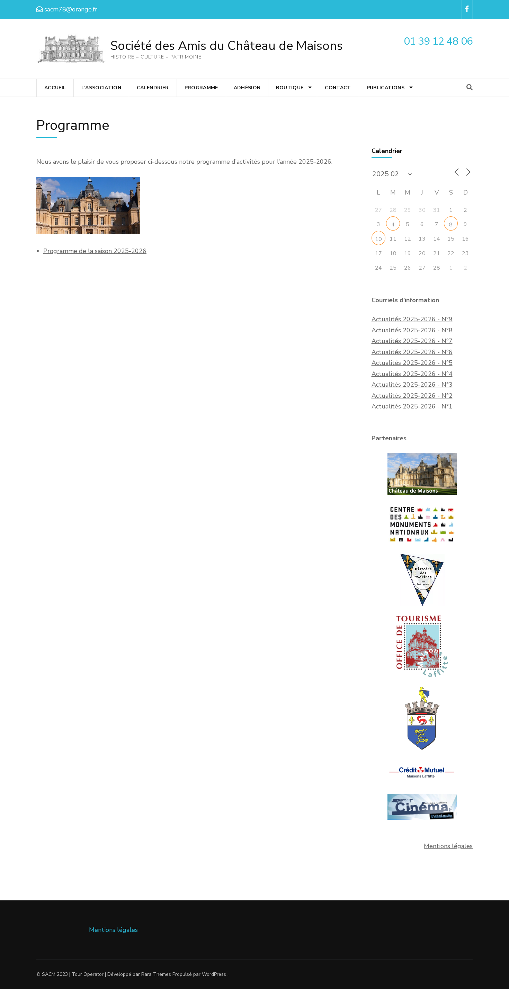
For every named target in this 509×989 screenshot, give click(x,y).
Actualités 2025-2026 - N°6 (412, 352)
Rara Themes (156, 974)
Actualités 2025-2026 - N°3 (412, 384)
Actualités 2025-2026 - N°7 (412, 341)
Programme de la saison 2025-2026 (94, 251)
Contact (338, 87)
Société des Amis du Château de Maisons (226, 45)
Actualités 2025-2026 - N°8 (412, 330)
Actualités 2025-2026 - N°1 (412, 406)
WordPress (214, 974)
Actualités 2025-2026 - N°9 (412, 319)
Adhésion (247, 87)
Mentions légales (448, 846)
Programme (201, 87)
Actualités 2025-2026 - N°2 (412, 396)
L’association (101, 87)
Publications (385, 87)
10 (378, 239)
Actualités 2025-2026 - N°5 (412, 363)
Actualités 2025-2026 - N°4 (412, 374)
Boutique (289, 87)
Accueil (55, 87)
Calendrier (153, 87)
